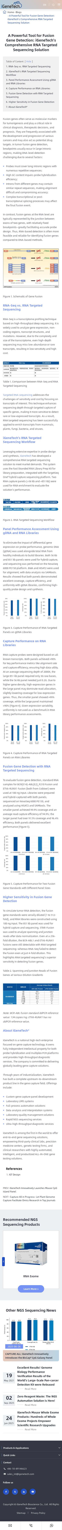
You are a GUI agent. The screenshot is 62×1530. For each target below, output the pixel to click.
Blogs (19, 12)
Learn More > (31, 1289)
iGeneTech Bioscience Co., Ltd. (33, 1504)
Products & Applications (16, 1448)
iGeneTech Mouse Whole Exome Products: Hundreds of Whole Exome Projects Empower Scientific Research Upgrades (38, 1418)
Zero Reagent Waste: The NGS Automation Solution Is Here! (37, 1398)
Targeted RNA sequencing (17, 395)
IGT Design (14, 1174)
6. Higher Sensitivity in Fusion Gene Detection (30, 101)
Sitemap (21, 1513)
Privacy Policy (38, 1513)
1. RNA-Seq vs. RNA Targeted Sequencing (28, 66)
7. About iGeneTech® (16, 106)
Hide (28, 61)
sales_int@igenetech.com (20, 1474)
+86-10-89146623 (17, 1468)
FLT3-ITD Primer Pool (31, 1276)
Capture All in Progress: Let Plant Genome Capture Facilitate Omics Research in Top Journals (29, 1198)
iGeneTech (25, 456)
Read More (30, 1388)
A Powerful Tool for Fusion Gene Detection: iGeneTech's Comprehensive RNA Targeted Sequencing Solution (31, 19)
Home (11, 12)
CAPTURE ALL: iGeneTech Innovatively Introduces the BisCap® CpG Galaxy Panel (28, 1356)
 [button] (58, 1261)
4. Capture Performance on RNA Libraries (28, 88)
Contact (7, 1462)
